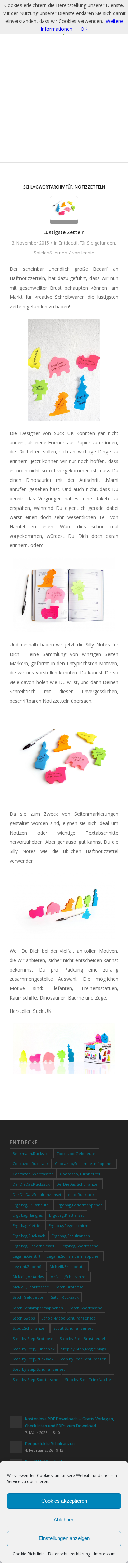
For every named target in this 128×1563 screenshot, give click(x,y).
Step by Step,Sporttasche (35, 1379)
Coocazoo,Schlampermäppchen (84, 1163)
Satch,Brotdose (69, 1286)
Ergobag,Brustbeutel (31, 1205)
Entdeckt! (68, 243)
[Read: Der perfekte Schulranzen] (16, 1447)
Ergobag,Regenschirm (68, 1225)
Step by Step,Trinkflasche (88, 1379)
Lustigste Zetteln (64, 232)
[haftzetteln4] (64, 210)
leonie (87, 253)
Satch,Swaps (24, 1318)
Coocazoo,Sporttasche (33, 1173)
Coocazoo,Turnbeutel (80, 1173)
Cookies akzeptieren (64, 1501)
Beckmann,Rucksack (31, 1153)
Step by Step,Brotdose (33, 1338)
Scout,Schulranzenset (73, 1328)
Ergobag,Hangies (28, 1215)
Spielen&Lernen (50, 253)
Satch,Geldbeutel (28, 1297)
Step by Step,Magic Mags (83, 1348)
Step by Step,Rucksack (33, 1359)
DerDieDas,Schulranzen (78, 1184)
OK (84, 29)
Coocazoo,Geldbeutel (76, 1153)
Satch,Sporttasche (86, 1307)
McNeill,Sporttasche (31, 1286)
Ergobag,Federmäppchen (79, 1205)
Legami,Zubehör (28, 1266)
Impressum (105, 1554)
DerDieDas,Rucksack (31, 1184)
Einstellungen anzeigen (64, 1538)
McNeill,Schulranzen (69, 1276)
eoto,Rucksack (81, 1194)
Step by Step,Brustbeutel (82, 1338)
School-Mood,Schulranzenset (68, 1318)
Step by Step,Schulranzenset (39, 1369)
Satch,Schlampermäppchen (38, 1307)
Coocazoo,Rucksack (30, 1163)
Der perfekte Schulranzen (50, 1443)
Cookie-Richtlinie (29, 1554)
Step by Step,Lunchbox (34, 1348)
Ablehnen (64, 1519)
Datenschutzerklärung (69, 1554)
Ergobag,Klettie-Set (66, 1215)
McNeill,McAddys (28, 1276)
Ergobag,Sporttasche (79, 1245)
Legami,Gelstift (26, 1256)
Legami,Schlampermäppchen (74, 1256)
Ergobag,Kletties (27, 1225)
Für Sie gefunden (97, 243)
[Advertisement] (64, 103)
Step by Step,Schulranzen (83, 1359)
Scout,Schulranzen (30, 1328)
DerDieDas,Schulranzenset (37, 1194)
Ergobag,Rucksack (29, 1235)
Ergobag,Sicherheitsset (33, 1245)
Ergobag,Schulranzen (71, 1235)
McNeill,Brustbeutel (67, 1266)
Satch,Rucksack (65, 1297)
